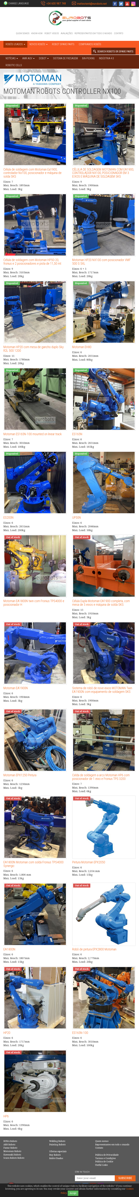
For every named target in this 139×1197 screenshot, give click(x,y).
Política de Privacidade (107, 1155)
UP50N (76, 517)
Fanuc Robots (10, 1148)
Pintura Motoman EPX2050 (88, 862)
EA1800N (9, 949)
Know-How (37, 33)
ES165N (77, 434)
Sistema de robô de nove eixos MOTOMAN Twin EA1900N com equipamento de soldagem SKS (102, 690)
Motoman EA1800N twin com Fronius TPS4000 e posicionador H (33, 602)
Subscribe (125, 1178)
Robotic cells (14, 65)
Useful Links (101, 1165)
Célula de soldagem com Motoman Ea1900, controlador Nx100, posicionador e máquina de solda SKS (32, 172)
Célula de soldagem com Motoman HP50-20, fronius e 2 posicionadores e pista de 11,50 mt (32, 261)
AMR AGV (27, 58)
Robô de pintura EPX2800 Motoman (94, 949)
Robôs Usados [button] (14, 44)
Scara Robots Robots (13, 1158)
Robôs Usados (56, 1158)
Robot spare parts (63, 44)
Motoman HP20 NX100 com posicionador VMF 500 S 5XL (101, 261)
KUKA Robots (10, 1141)
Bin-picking (88, 58)
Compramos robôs (90, 44)
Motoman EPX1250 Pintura (19, 775)
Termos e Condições (105, 1158)
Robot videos (52, 33)
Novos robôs (38, 44)
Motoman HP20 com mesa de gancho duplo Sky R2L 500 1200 (33, 348)
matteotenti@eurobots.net (92, 3)
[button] (16, 3)
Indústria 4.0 (106, 58)
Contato (118, 33)
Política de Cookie (104, 1161)
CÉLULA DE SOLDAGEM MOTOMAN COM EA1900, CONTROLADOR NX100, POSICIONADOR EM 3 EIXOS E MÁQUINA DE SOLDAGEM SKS (103, 172)
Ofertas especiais (57, 1151)
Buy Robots (55, 1155)
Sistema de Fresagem (65, 58)
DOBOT (43, 58)
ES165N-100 (80, 1033)
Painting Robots (57, 1144)
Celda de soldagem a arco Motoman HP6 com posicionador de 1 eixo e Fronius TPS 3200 (101, 777)
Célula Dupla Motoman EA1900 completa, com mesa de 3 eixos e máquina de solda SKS (101, 602)
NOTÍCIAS (11, 58)
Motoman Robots (12, 1151)
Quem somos (22, 33)
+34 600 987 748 (56, 3)
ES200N (8, 517)
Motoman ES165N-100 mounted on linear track (32, 434)
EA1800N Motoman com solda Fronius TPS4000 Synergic (33, 864)
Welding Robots (57, 1141)
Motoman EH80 (81, 347)
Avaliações (67, 33)
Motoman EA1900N (15, 688)
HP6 (6, 1116)
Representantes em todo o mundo (93, 33)
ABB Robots (9, 1144)
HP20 (6, 1033)
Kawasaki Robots (12, 1154)
